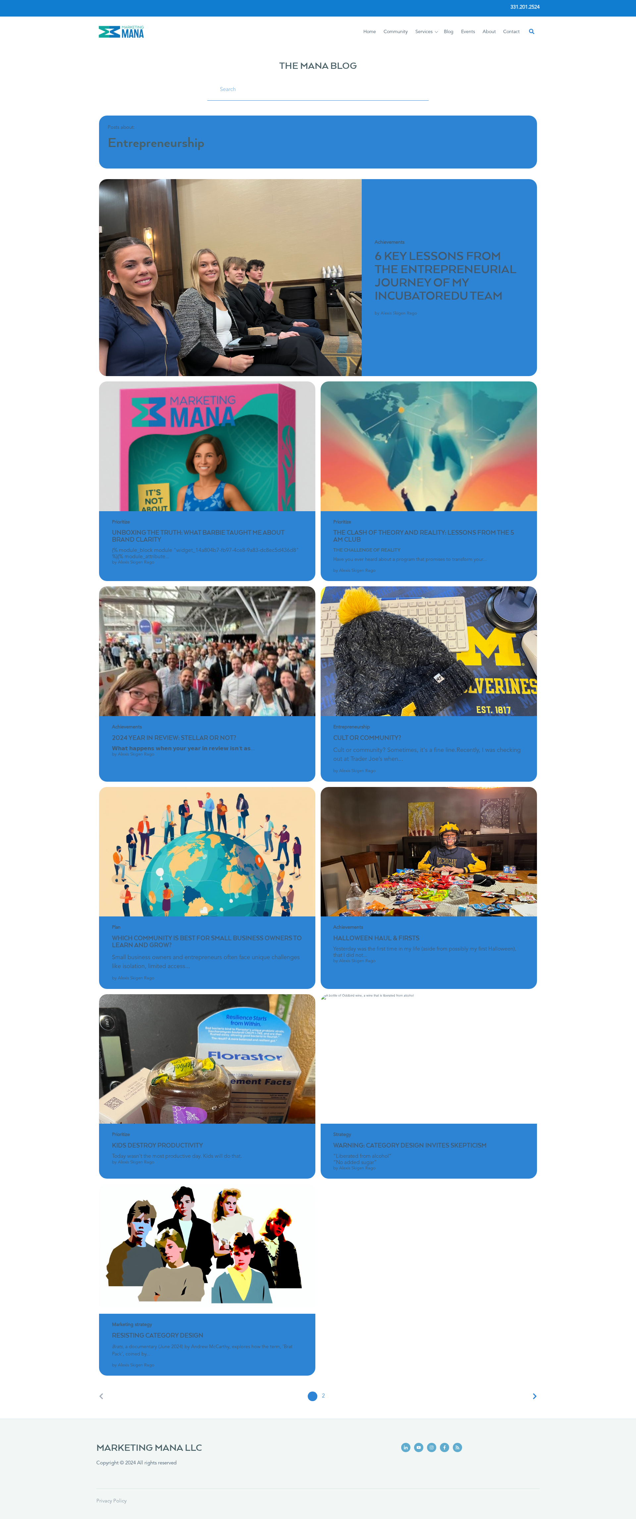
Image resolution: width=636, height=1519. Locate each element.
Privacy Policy (111, 1501)
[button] (427, 32)
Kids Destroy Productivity (157, 1146)
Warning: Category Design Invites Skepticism (410, 1146)
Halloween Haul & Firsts (376, 938)
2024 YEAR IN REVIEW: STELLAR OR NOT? (174, 738)
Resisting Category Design (157, 1336)
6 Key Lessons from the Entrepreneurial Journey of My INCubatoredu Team (445, 276)
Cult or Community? (367, 738)
